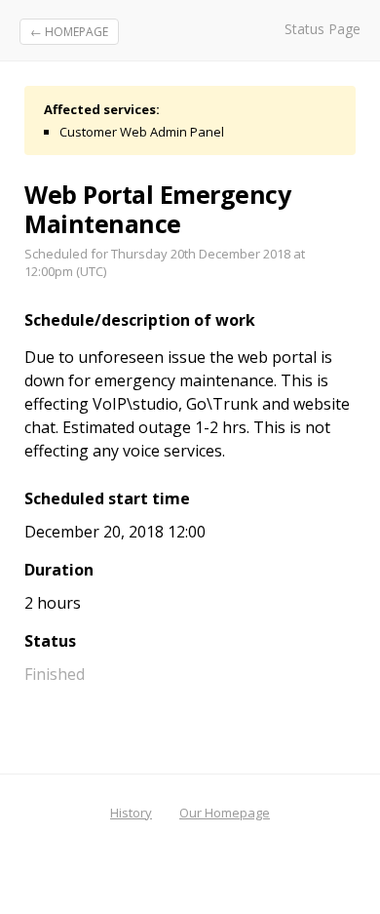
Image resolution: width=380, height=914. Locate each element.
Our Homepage (224, 812)
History (131, 812)
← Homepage (69, 31)
